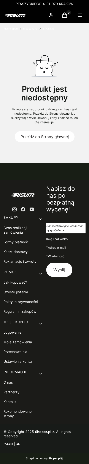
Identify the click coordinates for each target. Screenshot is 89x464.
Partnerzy (11, 392)
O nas (8, 382)
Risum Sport (10, 28)
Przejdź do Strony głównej (45, 136)
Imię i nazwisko (57, 239)
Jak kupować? (15, 282)
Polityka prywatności (20, 302)
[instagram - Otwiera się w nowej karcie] (14, 209)
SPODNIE (48, 28)
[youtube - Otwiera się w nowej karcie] (31, 209)
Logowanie (12, 332)
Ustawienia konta (17, 361)
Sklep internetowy (43, 458)
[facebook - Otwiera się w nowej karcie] (23, 209)
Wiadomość (56, 256)
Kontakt (9, 402)
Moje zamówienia (17, 342)
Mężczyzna (30, 28)
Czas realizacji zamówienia (15, 230)
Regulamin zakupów (19, 311)
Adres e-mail (57, 247)
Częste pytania (15, 292)
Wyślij (59, 269)
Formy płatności (16, 242)
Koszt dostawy (15, 252)
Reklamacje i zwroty (20, 261)
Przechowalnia (15, 352)
